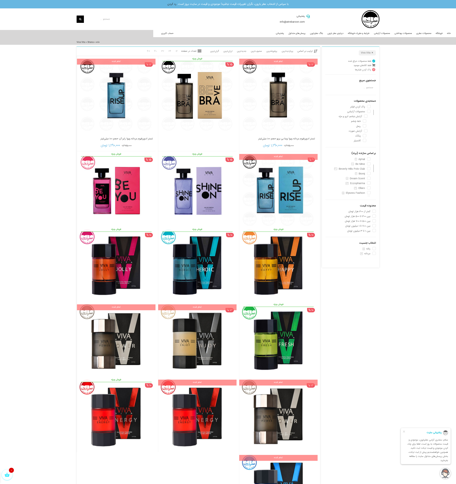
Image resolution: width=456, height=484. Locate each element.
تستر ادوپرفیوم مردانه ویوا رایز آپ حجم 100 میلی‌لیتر (126, 139)
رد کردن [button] (171, 4)
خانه (98, 42)
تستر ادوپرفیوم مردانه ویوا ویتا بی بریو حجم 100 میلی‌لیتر (286, 139)
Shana (90, 42)
